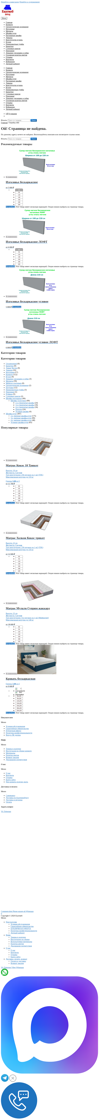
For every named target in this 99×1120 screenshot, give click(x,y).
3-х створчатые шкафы (24, 405)
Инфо (8, 935)
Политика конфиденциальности (19, 733)
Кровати (9, 25)
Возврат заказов (12, 757)
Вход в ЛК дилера (13, 735)
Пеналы (18, 409)
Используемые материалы (21, 942)
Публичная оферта (13, 731)
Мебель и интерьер (13, 383)
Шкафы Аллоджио (18, 401)
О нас (8, 773)
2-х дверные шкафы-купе (21, 416)
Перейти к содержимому (29, 2)
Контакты (10, 59)
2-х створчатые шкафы (24, 403)
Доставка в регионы (14, 800)
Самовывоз (10, 796)
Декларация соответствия (16, 760)
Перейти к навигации (10, 2)
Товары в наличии (13, 749)
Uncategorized (11, 364)
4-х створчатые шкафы (24, 407)
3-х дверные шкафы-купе (21, 418)
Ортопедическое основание (17, 27)
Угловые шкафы (22, 411)
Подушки (10, 388)
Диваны (9, 38)
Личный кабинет (13, 64)
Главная (9, 22)
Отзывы (9, 57)
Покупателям (11, 922)
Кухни (8, 42)
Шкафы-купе (11, 414)
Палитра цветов (12, 755)
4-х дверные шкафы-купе (21, 420)
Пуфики (9, 394)
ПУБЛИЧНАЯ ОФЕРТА (21, 929)
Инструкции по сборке (20, 939)
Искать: (4, 120)
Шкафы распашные (14, 398)
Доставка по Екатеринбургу (17, 798)
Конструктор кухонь (14, 40)
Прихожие (10, 51)
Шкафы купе (11, 33)
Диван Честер (11, 368)
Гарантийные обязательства (17, 729)
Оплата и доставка (18, 961)
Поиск (34, 120)
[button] (49, 722)
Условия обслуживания (15, 726)
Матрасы (9, 31)
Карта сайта (11, 780)
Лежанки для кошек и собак (17, 53)
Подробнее (10, 207)
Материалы (10, 753)
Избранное (10, 62)
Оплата (9, 802)
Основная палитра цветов (16, 55)
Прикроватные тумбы (15, 44)
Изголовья (10, 29)
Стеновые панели (13, 49)
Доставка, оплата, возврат (16, 959)
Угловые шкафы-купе (19, 422)
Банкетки (10, 46)
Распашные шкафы (13, 35)
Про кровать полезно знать (17, 782)
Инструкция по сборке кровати (19, 751)
